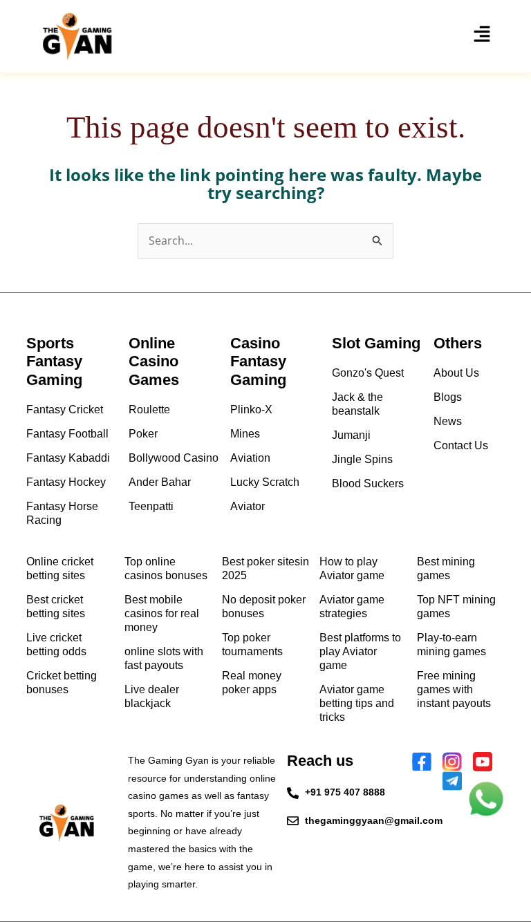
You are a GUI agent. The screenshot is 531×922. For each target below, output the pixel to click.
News (448, 421)
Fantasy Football (67, 434)
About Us (456, 373)
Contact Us (461, 445)
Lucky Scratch (264, 482)
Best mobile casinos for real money (161, 613)
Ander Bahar (160, 482)
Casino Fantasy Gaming (258, 361)
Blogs (448, 397)
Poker (143, 434)
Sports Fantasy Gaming (54, 361)
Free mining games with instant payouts (454, 689)
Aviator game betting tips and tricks (356, 703)
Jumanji (351, 435)
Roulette (149, 409)
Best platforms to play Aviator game (360, 651)
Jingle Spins (362, 459)
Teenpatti (151, 506)
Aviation (250, 458)
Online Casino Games (154, 361)
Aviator (247, 506)
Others (458, 343)
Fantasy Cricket (64, 409)
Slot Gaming (376, 343)
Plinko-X (251, 409)
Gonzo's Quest (368, 373)
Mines (245, 434)
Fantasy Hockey (66, 482)
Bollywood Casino (173, 458)
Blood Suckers (368, 483)
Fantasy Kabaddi (68, 458)
